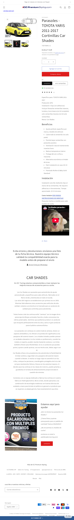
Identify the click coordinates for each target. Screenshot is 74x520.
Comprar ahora (55, 74)
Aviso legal (52, 515)
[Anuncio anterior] (4, 2)
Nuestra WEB (62, 474)
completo (47, 83)
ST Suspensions (35, 470)
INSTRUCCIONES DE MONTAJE (52, 198)
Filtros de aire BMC (60, 470)
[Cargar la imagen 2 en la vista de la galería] (16, 43)
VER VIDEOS (56, 195)
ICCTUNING (16, 513)
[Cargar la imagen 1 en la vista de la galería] (8, 43)
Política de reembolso (37, 513)
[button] (37, 518)
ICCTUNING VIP (11, 470)
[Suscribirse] (37, 489)
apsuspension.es (47, 470)
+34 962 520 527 (8, 11)
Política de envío (43, 515)
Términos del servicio (63, 513)
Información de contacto (63, 515)
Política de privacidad (50, 513)
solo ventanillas (60, 83)
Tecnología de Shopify (24, 513)
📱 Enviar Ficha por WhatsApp (36, 265)
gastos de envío (59, 52)
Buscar (35, 478)
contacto (47, 443)
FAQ (40, 478)
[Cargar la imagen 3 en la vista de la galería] (25, 43)
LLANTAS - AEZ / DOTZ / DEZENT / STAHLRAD (20, 474)
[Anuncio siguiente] (70, 2)
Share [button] (45, 241)
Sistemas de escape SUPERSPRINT (45, 474)
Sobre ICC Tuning (23, 470)
